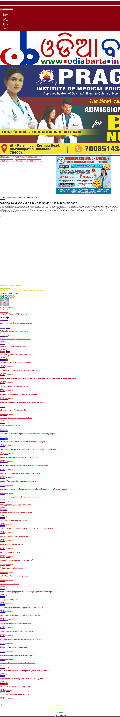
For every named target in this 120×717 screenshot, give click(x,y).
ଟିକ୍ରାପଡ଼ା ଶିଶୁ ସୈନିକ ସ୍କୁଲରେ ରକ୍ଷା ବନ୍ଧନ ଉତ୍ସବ (14, 647)
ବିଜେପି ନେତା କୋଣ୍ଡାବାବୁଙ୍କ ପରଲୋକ (10, 552)
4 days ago (2, 626)
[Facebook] (3, 296)
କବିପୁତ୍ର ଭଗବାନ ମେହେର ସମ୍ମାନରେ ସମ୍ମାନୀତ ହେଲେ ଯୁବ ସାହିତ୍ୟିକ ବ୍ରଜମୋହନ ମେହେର (24, 465)
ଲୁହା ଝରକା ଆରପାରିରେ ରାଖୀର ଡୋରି (9, 584)
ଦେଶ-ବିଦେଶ (5, 14)
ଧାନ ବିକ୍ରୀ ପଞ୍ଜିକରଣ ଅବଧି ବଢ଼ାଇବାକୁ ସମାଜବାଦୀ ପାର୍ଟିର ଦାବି (16, 418)
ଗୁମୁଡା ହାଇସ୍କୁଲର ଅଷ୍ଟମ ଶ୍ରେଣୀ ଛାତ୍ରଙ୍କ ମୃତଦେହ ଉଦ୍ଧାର (16, 655)
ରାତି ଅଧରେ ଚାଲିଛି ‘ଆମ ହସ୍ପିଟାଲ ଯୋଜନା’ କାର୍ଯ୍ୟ (13, 410)
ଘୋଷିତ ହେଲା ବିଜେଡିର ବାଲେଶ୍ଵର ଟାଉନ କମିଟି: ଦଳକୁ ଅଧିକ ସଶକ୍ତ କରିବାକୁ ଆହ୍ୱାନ (22, 441)
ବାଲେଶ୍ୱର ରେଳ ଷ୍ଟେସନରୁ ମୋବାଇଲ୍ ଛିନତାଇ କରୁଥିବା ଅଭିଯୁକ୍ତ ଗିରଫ (19, 457)
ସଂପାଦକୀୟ (5, 27)
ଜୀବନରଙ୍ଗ (5, 22)
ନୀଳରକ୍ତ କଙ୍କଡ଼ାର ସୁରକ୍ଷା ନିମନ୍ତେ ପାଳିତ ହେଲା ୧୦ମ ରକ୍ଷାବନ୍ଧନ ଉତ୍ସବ (20, 497)
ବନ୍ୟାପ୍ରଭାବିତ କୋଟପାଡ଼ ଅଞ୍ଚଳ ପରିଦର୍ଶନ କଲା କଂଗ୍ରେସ (15, 339)
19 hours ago (3, 381)
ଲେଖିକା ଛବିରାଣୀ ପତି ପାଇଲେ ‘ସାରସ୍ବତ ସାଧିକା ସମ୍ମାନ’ (14, 576)
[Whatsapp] (1, 296)
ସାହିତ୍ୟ (4, 18)
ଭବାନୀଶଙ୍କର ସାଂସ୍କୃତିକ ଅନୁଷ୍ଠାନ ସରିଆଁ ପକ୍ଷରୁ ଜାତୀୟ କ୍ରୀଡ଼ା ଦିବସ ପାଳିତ (20, 370)
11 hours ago (3, 341)
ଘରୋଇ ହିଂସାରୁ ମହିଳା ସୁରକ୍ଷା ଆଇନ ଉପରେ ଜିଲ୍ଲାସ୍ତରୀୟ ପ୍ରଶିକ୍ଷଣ (18, 394)
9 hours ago (2, 333)
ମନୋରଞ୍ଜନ (5, 20)
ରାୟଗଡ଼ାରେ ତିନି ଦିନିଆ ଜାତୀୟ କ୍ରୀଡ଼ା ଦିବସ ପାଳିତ (13, 347)
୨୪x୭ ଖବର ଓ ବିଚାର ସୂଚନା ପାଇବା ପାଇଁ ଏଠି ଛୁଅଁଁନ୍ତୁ (11, 285)
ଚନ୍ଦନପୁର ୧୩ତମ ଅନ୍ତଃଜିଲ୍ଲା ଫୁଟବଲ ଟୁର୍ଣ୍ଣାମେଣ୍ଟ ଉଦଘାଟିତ (16, 323)
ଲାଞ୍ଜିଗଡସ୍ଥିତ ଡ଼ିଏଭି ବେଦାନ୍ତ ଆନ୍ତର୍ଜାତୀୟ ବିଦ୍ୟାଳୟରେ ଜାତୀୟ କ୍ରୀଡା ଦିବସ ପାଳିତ (22, 402)
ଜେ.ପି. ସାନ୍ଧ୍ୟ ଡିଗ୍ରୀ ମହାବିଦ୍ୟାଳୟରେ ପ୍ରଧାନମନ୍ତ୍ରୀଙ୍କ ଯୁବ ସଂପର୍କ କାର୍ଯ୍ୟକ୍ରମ (21, 639)
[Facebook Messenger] (6, 296)
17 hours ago (3, 365)
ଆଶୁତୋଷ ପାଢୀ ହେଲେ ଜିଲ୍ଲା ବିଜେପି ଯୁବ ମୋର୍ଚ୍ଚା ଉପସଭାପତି (16, 686)
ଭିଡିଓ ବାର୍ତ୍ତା (5, 24)
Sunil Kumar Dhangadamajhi (6, 307)
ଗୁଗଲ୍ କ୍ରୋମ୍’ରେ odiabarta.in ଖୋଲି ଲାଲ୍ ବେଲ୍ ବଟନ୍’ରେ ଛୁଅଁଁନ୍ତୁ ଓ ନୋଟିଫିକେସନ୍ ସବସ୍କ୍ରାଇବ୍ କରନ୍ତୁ (22, 290)
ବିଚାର (4, 25)
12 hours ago (3, 349)
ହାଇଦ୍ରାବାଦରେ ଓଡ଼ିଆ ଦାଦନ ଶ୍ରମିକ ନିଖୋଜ (11, 544)
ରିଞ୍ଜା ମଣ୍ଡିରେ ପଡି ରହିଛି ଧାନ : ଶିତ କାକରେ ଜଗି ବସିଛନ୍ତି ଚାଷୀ (13, 314)
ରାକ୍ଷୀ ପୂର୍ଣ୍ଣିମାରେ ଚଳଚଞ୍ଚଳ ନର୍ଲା (9, 599)
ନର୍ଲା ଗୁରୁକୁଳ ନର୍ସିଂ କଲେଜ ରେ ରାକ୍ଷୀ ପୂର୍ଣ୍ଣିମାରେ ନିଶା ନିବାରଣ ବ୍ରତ (17, 663)
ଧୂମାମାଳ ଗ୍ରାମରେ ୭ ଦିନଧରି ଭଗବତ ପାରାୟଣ (10, 313)
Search (1, 7)
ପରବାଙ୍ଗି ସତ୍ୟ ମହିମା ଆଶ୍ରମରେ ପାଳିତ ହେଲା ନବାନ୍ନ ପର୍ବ (15, 694)
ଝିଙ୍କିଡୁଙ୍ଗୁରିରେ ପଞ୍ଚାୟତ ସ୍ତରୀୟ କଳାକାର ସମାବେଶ (14, 331)
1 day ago (2, 389)
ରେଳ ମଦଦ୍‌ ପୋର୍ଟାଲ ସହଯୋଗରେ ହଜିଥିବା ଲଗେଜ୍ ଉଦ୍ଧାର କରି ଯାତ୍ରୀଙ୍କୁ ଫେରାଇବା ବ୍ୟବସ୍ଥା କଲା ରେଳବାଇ (28, 449)
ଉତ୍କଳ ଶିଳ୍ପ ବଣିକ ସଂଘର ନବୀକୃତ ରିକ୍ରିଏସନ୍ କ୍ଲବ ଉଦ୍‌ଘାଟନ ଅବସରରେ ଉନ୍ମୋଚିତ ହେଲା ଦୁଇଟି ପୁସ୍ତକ (27, 433)
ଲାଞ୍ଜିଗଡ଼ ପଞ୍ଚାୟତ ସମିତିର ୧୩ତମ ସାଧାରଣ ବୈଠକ (13, 520)
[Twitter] (8, 296)
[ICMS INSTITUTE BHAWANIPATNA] (9, 293)
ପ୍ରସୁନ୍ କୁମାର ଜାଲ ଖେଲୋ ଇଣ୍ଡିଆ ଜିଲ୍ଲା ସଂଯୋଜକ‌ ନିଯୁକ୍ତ (16, 623)
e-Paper (4, 28)
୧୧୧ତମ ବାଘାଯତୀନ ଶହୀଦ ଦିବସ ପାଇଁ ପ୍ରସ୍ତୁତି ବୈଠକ (14, 386)
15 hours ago (3, 357)
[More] (13, 296)
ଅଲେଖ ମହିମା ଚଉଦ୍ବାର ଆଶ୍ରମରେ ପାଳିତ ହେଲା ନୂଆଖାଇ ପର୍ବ (16, 560)
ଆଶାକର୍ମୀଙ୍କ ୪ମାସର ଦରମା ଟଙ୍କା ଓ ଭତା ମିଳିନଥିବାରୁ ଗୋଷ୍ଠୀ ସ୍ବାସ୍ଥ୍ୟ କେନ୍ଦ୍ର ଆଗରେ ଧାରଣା (25, 671)
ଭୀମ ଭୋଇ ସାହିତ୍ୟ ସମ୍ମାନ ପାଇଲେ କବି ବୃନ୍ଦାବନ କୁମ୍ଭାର (15, 362)
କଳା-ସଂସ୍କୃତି (5, 16)
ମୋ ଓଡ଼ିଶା (5, 13)
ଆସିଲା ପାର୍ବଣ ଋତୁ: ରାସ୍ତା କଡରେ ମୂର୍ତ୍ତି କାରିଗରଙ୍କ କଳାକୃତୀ (15, 354)
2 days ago (2, 460)
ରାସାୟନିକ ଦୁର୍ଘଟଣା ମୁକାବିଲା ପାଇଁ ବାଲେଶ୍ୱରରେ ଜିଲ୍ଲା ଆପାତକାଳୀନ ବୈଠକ (20, 481)
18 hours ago (3, 373)
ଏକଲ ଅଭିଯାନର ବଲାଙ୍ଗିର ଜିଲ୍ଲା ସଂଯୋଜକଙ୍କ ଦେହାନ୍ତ (15, 536)
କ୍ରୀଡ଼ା (4, 19)
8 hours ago (2, 325)
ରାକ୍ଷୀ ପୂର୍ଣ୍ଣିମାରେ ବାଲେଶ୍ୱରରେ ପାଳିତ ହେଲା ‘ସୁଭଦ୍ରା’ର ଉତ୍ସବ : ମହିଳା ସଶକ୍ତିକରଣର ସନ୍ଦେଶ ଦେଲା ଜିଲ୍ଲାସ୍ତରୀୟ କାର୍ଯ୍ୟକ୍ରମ (34, 489)
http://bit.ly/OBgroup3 (5, 288)
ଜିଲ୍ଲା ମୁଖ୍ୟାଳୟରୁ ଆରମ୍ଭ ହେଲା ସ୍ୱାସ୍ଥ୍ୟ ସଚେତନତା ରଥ (15, 505)
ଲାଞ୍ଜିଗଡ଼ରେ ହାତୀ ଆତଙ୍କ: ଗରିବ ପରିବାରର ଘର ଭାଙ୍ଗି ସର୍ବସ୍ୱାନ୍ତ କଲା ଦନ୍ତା (20, 615)
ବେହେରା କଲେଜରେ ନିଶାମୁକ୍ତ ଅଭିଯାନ (10, 426)
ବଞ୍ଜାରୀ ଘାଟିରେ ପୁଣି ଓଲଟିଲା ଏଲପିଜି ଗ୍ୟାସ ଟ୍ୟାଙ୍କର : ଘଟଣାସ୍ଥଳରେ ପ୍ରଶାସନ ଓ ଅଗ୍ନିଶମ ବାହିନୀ (26, 528)
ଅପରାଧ (4, 23)
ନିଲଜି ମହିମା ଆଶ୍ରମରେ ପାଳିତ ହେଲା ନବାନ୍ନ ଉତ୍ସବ (14, 568)
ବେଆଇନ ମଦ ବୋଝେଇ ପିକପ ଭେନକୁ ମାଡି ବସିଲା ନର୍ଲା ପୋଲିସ (16, 513)
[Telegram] (11, 296)
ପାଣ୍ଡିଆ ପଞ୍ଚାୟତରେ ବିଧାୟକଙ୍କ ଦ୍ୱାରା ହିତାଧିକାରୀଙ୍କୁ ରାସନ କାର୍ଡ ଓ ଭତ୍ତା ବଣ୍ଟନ (22, 679)
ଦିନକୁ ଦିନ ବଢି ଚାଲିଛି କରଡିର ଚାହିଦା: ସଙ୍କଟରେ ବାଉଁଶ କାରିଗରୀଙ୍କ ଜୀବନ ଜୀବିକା (21, 473)
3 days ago (2, 570)
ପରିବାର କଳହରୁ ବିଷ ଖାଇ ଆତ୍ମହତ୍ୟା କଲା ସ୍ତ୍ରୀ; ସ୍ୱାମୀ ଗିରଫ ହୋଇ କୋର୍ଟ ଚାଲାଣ (22, 607)
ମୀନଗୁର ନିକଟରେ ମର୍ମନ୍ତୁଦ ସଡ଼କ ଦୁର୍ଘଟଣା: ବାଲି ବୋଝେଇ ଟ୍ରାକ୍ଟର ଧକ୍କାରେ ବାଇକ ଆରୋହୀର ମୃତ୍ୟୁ (26, 592)
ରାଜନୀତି (4, 15)
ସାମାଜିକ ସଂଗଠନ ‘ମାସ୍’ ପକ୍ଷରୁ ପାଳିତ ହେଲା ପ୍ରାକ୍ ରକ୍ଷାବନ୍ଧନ (16, 631)
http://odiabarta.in (4, 312)
